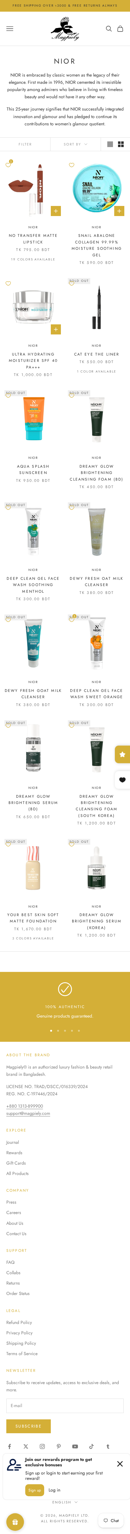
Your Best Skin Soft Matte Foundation (33, 918)
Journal (12, 1142)
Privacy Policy (19, 1333)
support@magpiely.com (28, 1113)
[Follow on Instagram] (42, 1446)
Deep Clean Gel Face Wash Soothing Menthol (33, 585)
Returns (13, 1283)
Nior (33, 227)
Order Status (18, 1293)
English (61, 1502)
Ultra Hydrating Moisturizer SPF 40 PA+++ (33, 360)
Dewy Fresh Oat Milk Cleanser (96, 582)
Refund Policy (19, 1322)
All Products (17, 1173)
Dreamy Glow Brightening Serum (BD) (33, 803)
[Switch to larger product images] (110, 144)
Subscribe (28, 1426)
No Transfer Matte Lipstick (33, 239)
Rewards (14, 1152)
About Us (14, 1223)
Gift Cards (16, 1163)
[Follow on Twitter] (26, 1446)
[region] (65, 1001)
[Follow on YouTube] (75, 1446)
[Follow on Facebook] (9, 1446)
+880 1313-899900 (24, 1106)
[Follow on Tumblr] (108, 1446)
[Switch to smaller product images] (121, 144)
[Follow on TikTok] (91, 1446)
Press (11, 1202)
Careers (13, 1212)
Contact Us (16, 1233)
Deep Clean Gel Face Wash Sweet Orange (96, 694)
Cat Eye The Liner (97, 354)
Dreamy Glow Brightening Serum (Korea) (97, 921)
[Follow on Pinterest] (59, 1446)
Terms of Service (22, 1353)
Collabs (13, 1272)
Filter (25, 144)
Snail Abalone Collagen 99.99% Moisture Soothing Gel (97, 245)
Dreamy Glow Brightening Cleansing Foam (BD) (96, 473)
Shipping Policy (21, 1343)
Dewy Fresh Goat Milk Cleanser (33, 694)
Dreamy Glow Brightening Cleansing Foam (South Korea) (96, 806)
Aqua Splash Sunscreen (33, 470)
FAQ (10, 1262)
